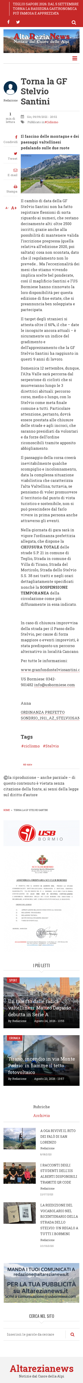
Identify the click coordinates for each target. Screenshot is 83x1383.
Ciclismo (52, 122)
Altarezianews (42, 1368)
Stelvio (52, 746)
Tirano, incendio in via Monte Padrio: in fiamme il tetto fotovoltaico (41, 1065)
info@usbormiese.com (54, 684)
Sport (13, 980)
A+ (14, 207)
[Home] (41, 38)
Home (6, 810)
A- (7, 208)
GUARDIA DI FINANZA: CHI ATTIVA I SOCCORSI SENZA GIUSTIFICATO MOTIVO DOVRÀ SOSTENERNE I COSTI (44, 8)
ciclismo (32, 746)
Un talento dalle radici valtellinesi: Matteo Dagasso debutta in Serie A (39, 1008)
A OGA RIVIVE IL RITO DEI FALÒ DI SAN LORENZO (58, 1136)
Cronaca (14, 1038)
